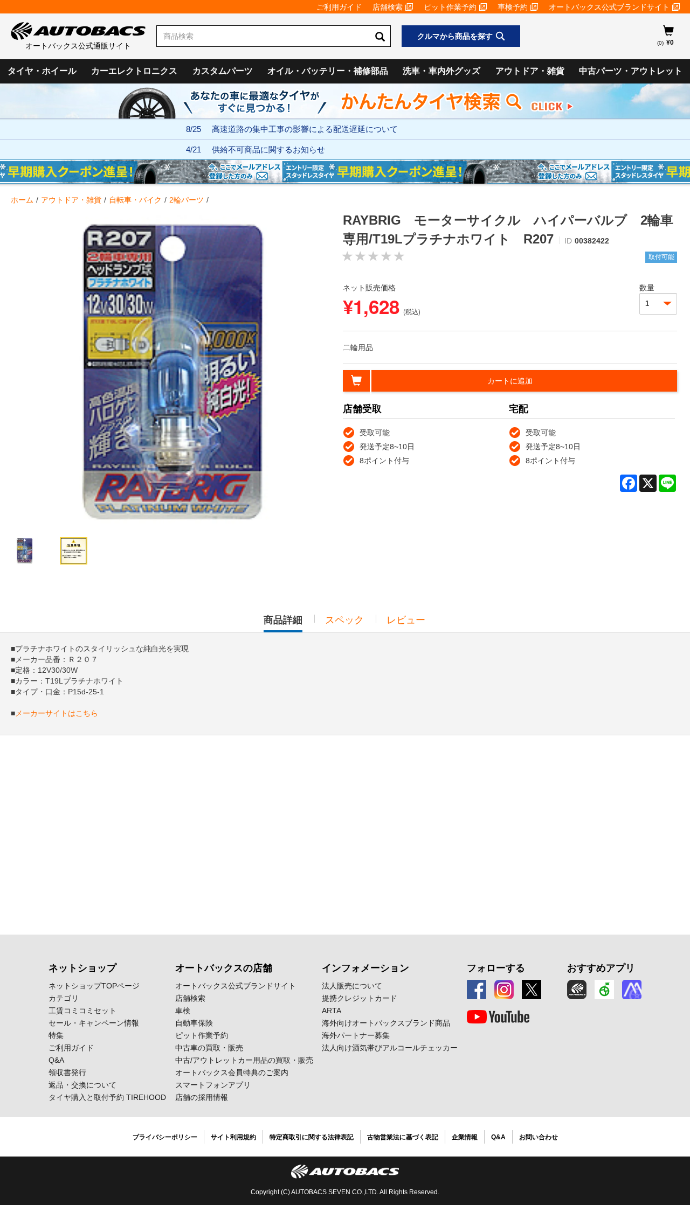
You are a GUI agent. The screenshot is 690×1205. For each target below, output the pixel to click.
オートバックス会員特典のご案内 (231, 1072)
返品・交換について (82, 1085)
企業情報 (465, 1137)
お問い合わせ (538, 1137)
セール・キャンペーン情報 (94, 1023)
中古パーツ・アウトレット (630, 70)
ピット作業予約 (450, 7)
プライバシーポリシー (165, 1137)
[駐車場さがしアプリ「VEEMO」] (604, 989)
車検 (182, 1010)
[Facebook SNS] (476, 989)
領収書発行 (67, 1072)
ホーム (22, 200)
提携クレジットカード (359, 998)
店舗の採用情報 (201, 1097)
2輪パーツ (186, 200)
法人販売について (352, 985)
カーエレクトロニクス (134, 70)
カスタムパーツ (222, 70)
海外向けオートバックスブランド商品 (386, 1023)
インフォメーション (365, 968)
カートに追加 (510, 381)
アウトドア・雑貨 (529, 70)
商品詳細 (283, 623)
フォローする (496, 968)
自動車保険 (194, 1023)
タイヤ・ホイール (42, 70)
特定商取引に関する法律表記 (312, 1137)
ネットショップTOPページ (94, 985)
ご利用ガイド (339, 7)
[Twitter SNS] (531, 989)
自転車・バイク (135, 200)
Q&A (56, 1060)
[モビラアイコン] (631, 989)
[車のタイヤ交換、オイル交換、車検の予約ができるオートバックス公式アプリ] (576, 989)
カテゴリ (64, 998)
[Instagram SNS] (504, 989)
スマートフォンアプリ (213, 1085)
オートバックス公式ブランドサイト (609, 7)
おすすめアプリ (601, 968)
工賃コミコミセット (82, 1010)
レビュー (406, 620)
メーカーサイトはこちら (56, 713)
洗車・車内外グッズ (441, 70)
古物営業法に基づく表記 (402, 1137)
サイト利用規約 (233, 1137)
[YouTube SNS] (498, 1017)
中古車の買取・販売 (209, 1047)
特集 (56, 1035)
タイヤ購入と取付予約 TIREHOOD (107, 1097)
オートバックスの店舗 (223, 968)
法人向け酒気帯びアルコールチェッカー (390, 1047)
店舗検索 (387, 7)
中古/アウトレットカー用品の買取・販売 (244, 1060)
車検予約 (513, 7)
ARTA (331, 1010)
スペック (344, 620)
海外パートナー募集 (356, 1035)
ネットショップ (82, 968)
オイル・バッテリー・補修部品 (327, 70)
